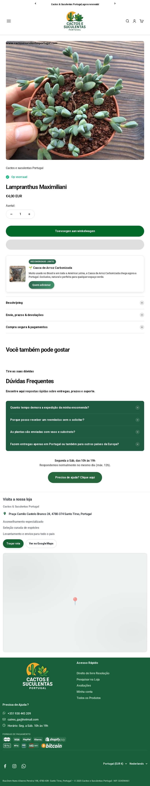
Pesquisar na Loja (88, 679)
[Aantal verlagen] (11, 214)
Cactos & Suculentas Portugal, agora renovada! (75, 4)
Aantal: (10, 205)
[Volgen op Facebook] (5, 766)
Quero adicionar (41, 284)
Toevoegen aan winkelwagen (75, 231)
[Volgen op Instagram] (14, 766)
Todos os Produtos (89, 698)
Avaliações (84, 685)
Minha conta (85, 691)
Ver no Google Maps (41, 543)
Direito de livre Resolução (93, 673)
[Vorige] (36, 3)
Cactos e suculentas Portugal (24, 168)
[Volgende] (115, 3)
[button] (75, 245)
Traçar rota (13, 543)
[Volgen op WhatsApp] (23, 766)
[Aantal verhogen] (29, 214)
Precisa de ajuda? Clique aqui (75, 477)
